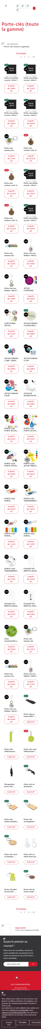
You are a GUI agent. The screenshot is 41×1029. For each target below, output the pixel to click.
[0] (19, 10)
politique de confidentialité (19, 1010)
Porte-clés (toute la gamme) (16, 47)
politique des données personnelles (14, 1012)
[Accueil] (3, 43)
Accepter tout (9, 1024)
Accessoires (12, 44)
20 (34, 57)
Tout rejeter (23, 1022)
